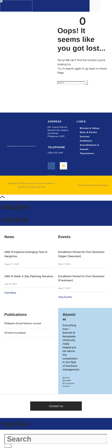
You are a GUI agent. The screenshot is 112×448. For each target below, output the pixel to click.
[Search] (86, 83)
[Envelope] (63, 165)
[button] (107, 6)
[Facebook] (51, 165)
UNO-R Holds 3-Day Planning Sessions (28, 276)
